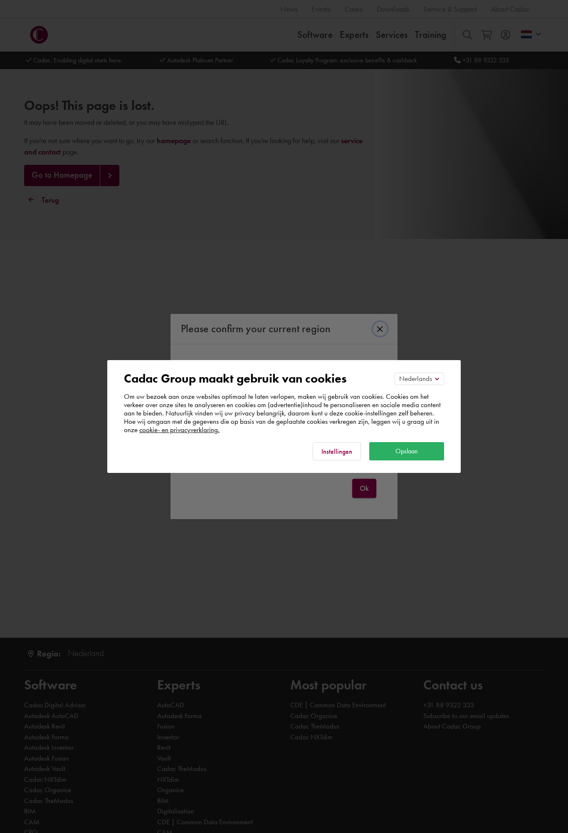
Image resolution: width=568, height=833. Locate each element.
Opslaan (406, 451)
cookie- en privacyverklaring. (179, 429)
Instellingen (336, 451)
